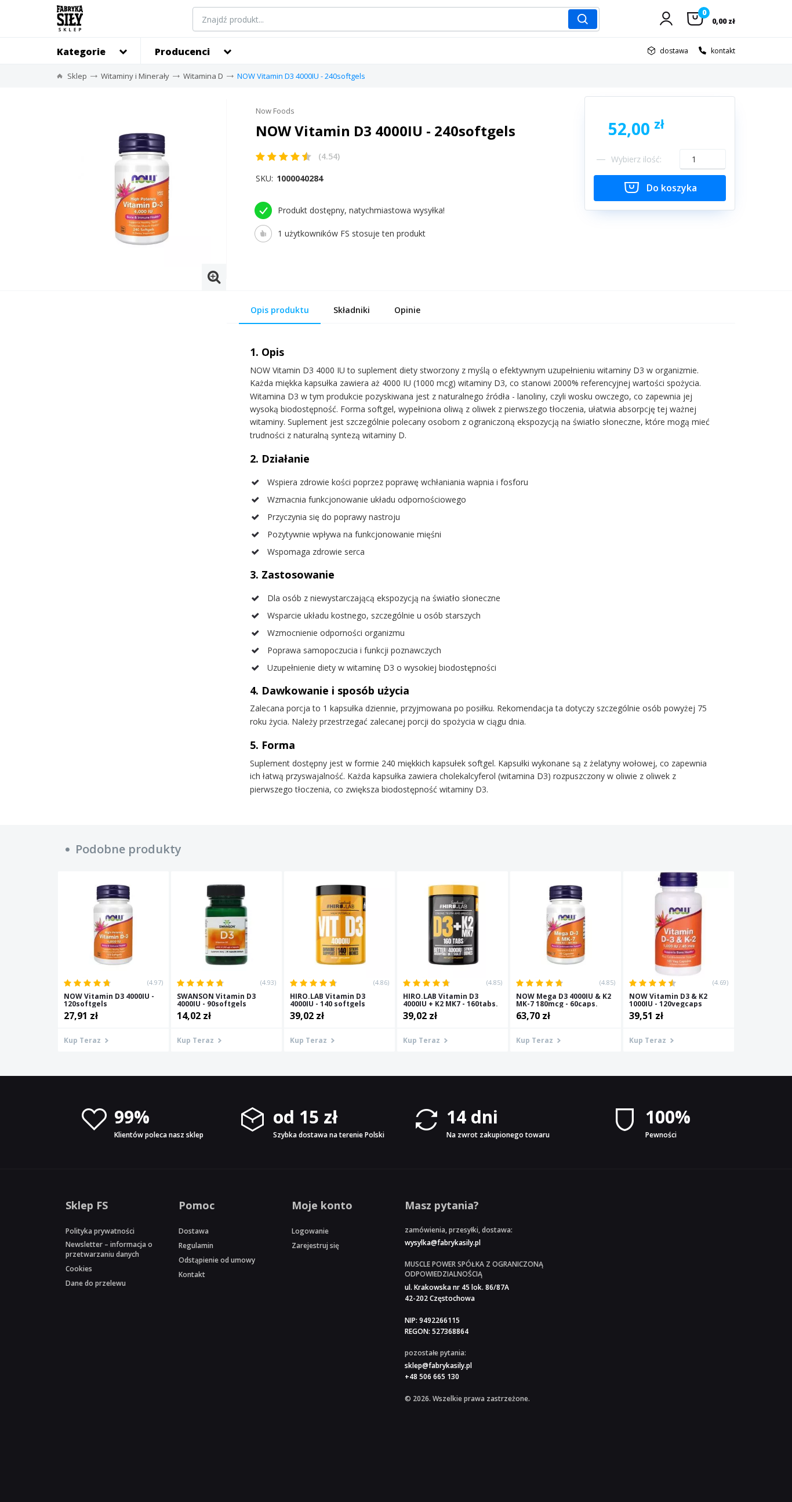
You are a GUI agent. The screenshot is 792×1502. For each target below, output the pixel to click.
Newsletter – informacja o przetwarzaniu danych (109, 1249)
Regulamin (196, 1245)
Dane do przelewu (96, 1283)
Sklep (77, 76)
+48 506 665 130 (432, 1376)
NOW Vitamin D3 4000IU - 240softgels (301, 76)
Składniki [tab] (351, 309)
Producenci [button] (182, 51)
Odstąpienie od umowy (217, 1260)
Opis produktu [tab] (279, 309)
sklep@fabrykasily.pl (438, 1365)
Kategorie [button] (81, 51)
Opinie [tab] (407, 309)
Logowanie (310, 1231)
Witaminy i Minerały (135, 76)
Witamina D (203, 76)
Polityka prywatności (100, 1231)
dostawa (674, 51)
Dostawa (194, 1231)
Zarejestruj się (315, 1245)
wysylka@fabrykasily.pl (443, 1243)
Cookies (79, 1269)
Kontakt (192, 1274)
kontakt (723, 51)
